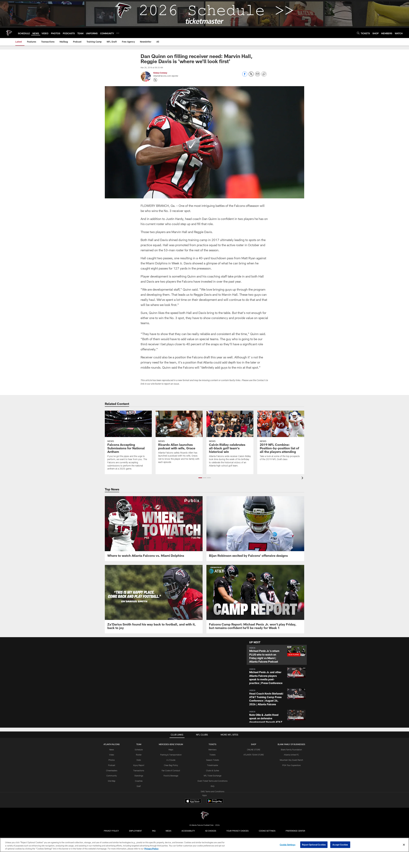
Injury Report (138, 765)
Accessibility (188, 831)
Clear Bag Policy (171, 765)
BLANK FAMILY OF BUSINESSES (291, 744)
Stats (138, 760)
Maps (171, 749)
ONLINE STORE (253, 749)
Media (168, 831)
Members (212, 749)
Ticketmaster (212, 765)
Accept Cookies (340, 844)
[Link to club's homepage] (9, 33)
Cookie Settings (267, 831)
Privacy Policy (111, 831)
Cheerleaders (111, 770)
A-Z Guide (170, 760)
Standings (138, 775)
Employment (135, 831)
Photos (111, 760)
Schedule (139, 749)
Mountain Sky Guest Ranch (291, 760)
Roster (139, 755)
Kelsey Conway (160, 73)
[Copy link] (263, 74)
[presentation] (303, 478)
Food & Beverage (171, 775)
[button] (200, 478)
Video (111, 755)
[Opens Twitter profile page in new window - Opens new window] (155, 80)
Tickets (212, 755)
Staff (139, 786)
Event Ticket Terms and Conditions (213, 781)
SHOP (253, 744)
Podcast (111, 765)
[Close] (403, 844)
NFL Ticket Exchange (212, 775)
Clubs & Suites (212, 770)
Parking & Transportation (171, 755)
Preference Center (295, 831)
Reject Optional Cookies (314, 844)
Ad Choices (210, 831)
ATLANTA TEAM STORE (253, 755)
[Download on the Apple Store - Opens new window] (193, 801)
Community (111, 775)
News (111, 749)
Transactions (138, 770)
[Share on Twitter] (251, 75)
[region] (204, 845)
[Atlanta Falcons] (204, 815)
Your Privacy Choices (237, 831)
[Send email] (257, 75)
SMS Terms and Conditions (212, 791)
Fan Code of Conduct (171, 770)
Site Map (111, 781)
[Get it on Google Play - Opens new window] (215, 802)
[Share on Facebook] (244, 75)
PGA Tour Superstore (291, 765)
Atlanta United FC (291, 755)
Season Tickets (212, 760)
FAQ (212, 786)
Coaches (139, 781)
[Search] (358, 33)
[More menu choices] (117, 33)
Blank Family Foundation (291, 749)
